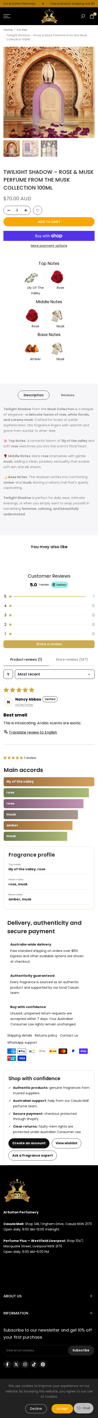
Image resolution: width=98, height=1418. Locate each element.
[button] (37, 210)
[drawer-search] (82, 16)
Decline (36, 1408)
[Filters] (8, 674)
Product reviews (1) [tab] (26, 659)
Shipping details (19, 1035)
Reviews (68, 395)
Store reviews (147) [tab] (72, 659)
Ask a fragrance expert (32, 1155)
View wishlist (66, 1143)
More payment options (49, 245)
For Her (22, 30)
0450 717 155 (13, 1275)
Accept (62, 1408)
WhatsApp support (22, 1042)
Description (34, 395)
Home (8, 30)
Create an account (29, 1143)
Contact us (69, 1035)
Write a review (49, 644)
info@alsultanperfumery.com (27, 1263)
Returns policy (46, 1035)
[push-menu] (6, 16)
